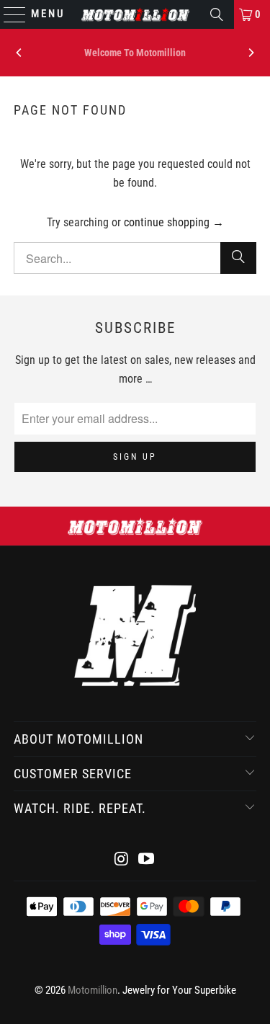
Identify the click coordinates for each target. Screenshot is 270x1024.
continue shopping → (174, 222)
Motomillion (92, 990)
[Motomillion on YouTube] (147, 860)
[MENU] (8, 14)
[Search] (216, 14)
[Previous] (19, 52)
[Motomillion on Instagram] (121, 860)
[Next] (250, 52)
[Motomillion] (135, 14)
